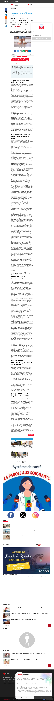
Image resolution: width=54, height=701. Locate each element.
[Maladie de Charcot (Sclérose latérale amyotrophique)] (6, 661)
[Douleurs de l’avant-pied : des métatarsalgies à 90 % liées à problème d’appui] (6, 695)
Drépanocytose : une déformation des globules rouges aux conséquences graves (29, 654)
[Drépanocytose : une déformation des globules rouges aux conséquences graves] (6, 656)
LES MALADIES (6, 645)
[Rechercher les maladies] (49, 666)
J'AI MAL (5, 669)
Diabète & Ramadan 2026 (10, 615)
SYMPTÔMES (6, 691)
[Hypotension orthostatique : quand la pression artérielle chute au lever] (6, 650)
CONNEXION (11, 1)
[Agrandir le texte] (6, 20)
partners (24, 678)
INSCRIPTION (6, 1)
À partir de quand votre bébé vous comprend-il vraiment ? (24, 524)
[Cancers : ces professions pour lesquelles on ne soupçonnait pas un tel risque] (6, 531)
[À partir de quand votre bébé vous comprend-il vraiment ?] (6, 526)
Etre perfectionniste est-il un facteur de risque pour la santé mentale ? (27, 535)
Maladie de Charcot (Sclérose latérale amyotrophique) (23, 660)
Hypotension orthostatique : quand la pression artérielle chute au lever (27, 648)
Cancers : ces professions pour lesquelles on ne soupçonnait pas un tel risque (28, 530)
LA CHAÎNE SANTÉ (7, 585)
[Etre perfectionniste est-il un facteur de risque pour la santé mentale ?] (6, 537)
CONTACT (17, 1)
